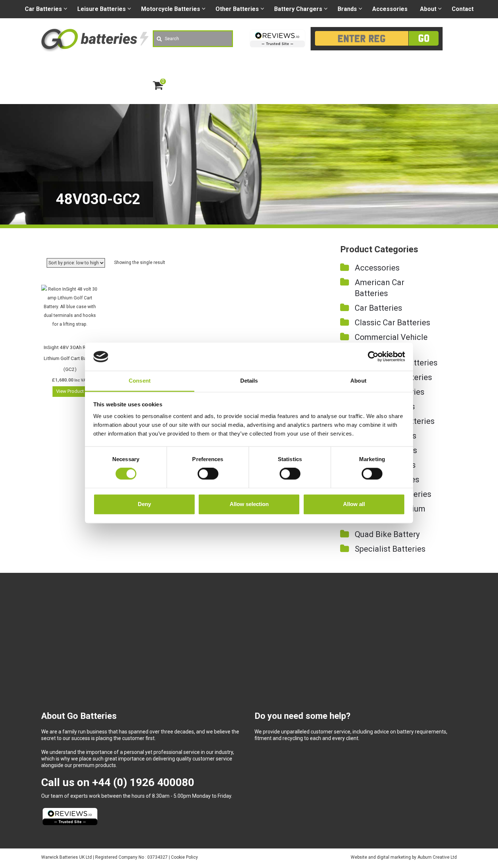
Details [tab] (249, 381)
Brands (347, 8)
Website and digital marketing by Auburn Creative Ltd (404, 857)
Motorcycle (170, 8)
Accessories (390, 8)
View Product (70, 391)
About (428, 8)
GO (423, 38)
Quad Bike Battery (387, 534)
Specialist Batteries (390, 548)
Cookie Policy (184, 857)
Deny (144, 504)
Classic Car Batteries (392, 322)
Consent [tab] (140, 381)
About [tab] (358, 381)
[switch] (208, 474)
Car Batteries (378, 308)
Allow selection (249, 504)
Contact (463, 8)
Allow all (354, 504)
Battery (298, 8)
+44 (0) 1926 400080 (143, 782)
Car (43, 8)
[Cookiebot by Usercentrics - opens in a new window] (373, 356)
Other (237, 8)
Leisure (101, 8)
